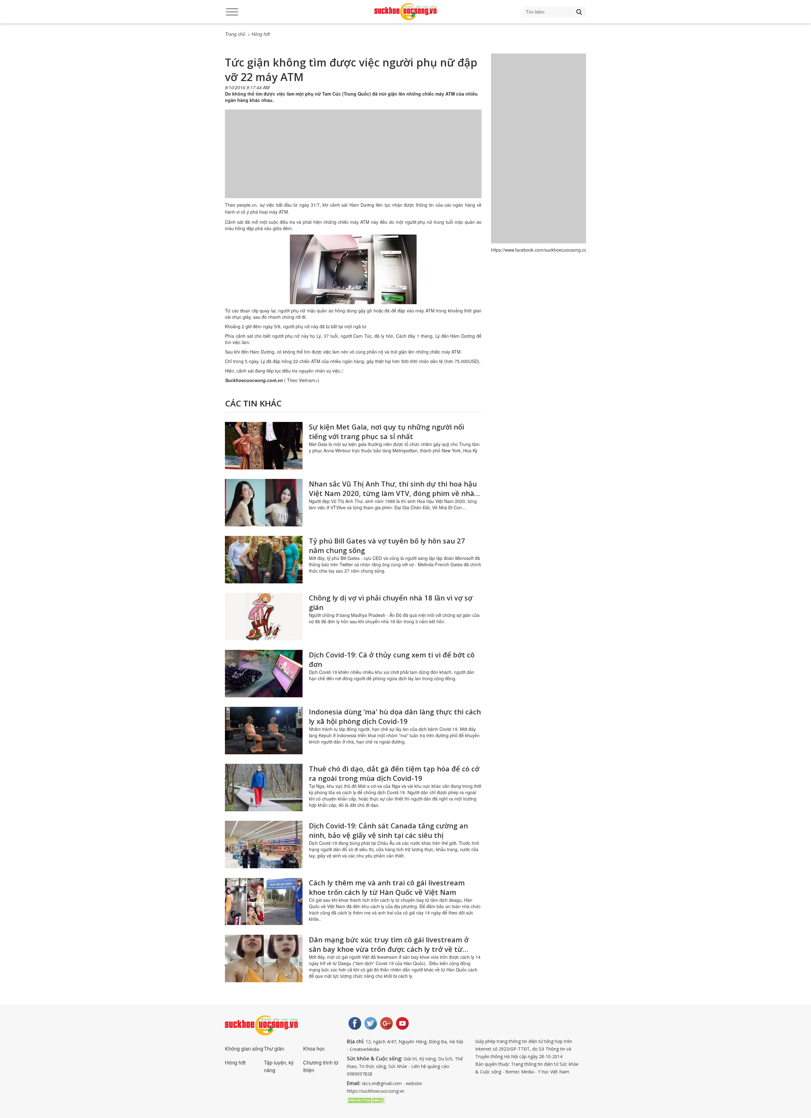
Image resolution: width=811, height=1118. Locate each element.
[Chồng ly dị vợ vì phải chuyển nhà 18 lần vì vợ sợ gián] (264, 616)
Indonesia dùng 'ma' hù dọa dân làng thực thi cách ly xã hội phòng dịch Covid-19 (395, 716)
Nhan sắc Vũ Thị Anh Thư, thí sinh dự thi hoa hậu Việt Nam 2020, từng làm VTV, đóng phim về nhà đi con (393, 493)
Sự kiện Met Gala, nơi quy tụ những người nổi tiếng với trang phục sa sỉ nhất (386, 431)
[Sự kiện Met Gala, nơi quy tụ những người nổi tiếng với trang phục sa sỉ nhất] (264, 445)
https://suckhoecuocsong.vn (375, 1091)
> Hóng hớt (259, 34)
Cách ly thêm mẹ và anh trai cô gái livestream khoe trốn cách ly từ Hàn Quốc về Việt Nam (387, 887)
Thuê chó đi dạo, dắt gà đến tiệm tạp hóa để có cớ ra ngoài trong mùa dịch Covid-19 (394, 773)
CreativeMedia (364, 1049)
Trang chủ (235, 34)
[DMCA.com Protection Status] (366, 1099)
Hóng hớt (235, 1062)
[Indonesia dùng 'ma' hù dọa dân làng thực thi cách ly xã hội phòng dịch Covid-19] (264, 730)
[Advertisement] (353, 160)
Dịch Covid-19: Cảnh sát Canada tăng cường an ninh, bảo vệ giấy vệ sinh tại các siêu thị (388, 830)
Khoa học (314, 1048)
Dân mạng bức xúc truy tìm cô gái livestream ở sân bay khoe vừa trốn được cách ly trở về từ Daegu (389, 949)
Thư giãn (274, 1048)
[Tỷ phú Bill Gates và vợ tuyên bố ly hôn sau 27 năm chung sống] (264, 559)
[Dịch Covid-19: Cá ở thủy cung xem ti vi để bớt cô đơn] (264, 673)
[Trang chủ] (405, 11)
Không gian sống (244, 1048)
